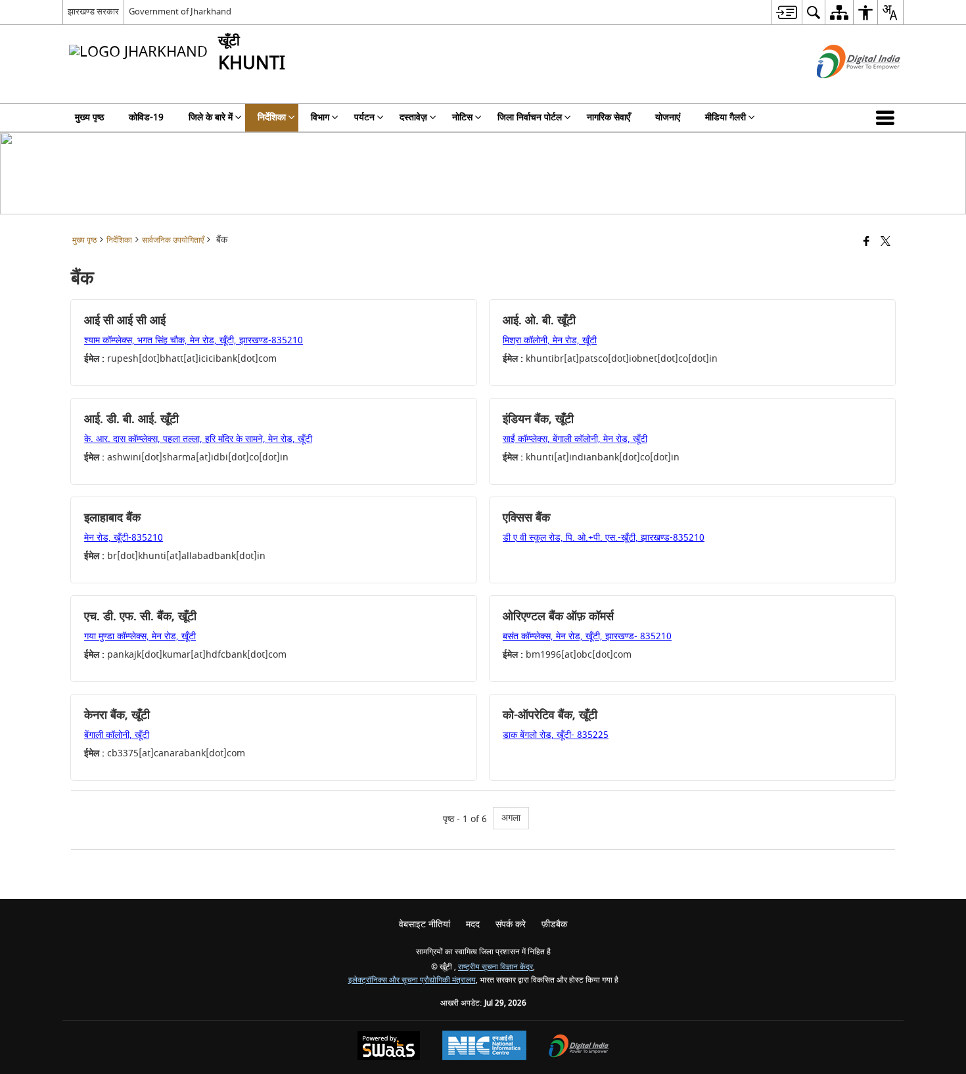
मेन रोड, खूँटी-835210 (123, 538)
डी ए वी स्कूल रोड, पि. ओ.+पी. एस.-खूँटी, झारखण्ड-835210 (603, 538)
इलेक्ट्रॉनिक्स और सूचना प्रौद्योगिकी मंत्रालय (412, 980)
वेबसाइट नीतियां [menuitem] (424, 924)
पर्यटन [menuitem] (364, 117)
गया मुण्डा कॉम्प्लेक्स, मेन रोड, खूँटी (140, 636)
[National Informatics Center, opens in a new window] (484, 1047)
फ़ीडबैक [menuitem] (554, 924)
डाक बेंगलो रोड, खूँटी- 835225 (556, 735)
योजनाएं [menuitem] (667, 117)
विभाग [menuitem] (320, 117)
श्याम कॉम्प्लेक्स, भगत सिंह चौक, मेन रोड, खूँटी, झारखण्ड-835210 (193, 340)
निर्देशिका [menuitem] (272, 117)
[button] (888, 118)
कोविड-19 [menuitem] (146, 117)
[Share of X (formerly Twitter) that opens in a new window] (885, 242)
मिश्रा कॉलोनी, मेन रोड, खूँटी (550, 340)
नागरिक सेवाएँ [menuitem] (608, 117)
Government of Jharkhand (180, 11)
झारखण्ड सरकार (93, 11)
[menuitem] (786, 12)
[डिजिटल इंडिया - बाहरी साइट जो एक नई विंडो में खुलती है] (842, 90)
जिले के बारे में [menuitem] (211, 117)
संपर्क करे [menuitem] (510, 924)
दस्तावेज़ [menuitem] (413, 117)
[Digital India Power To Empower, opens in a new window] (579, 1047)
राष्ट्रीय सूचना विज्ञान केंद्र (495, 967)
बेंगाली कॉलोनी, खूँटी (116, 735)
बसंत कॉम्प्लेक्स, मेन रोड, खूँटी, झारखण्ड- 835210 (587, 636)
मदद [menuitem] (473, 924)
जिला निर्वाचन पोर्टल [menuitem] (529, 117)
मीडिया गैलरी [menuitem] (725, 117)
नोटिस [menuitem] (462, 117)
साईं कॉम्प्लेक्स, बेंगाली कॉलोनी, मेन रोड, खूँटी (575, 439)
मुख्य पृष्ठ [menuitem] (89, 117)
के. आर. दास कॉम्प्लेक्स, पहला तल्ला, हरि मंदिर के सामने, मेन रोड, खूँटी (198, 439)
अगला (510, 818)
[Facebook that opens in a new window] (866, 242)
